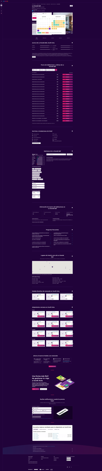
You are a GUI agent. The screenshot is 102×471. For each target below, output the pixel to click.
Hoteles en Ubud (35, 433)
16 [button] (49, 24)
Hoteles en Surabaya (55, 436)
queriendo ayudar (34, 179)
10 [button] (38, 24)
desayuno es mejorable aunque (36, 177)
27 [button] (63, 26)
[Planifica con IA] (1, 8)
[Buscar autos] (1, 7)
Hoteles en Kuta (55, 434)
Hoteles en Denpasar (55, 435)
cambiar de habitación (38, 168)
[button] (1, 1)
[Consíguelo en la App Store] (68, 460)
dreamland (39, 170)
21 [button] (52, 26)
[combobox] (42, 408)
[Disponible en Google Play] (68, 458)
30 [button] (49, 28)
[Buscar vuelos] (1, 3)
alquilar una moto (34, 170)
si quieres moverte (40, 179)
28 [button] (52, 28)
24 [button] (38, 28)
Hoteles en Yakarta (35, 434)
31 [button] (38, 30)
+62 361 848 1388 (34, 9)
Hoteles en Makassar (35, 436)
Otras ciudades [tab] (36, 429)
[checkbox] (36, 193)
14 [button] (52, 24)
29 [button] (47, 28)
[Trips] (1, 11)
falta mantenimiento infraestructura (36, 172)
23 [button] (49, 26)
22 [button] (47, 26)
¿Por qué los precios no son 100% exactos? (39, 451)
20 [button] (63, 24)
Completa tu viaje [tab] (56, 429)
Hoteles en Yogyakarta (36, 435)
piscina (33, 168)
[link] (41, 316)
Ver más (71, 329)
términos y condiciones (44, 418)
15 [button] (47, 24)
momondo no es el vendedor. (37, 448)
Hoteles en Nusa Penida (56, 433)
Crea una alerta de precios (66, 361)
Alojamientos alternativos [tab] (42, 429)
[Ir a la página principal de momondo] (5, 1)
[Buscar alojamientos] (1, 5)
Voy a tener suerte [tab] (50, 429)
